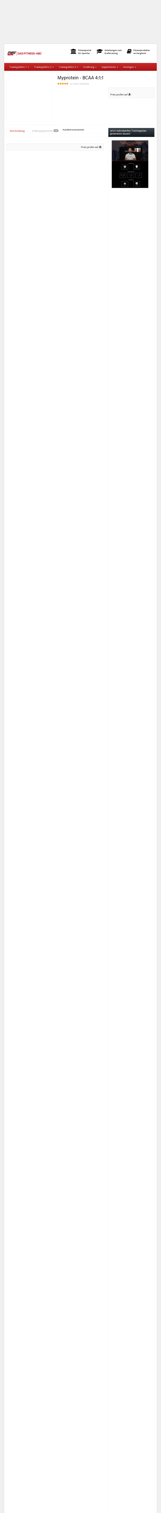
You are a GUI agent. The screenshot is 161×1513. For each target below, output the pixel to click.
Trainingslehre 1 (18, 66)
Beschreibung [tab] (17, 130)
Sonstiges (128, 66)
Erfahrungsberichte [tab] (44, 130)
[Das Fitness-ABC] (30, 53)
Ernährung (89, 66)
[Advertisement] (80, 22)
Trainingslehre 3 (68, 66)
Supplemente (109, 66)
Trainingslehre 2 (43, 66)
